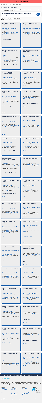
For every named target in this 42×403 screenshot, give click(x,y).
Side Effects (14, 28)
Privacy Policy (24, 389)
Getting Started (14, 389)
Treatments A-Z (4, 389)
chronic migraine (35, 61)
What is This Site (14, 388)
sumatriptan (28, 143)
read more (4, 45)
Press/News (13, 395)
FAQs (7, 29)
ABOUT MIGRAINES (7, 375)
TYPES (13, 375)
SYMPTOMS (25, 375)
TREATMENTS (30, 375)
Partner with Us (14, 394)
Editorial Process (14, 392)
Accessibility (13, 393)
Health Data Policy (25, 392)
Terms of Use (24, 388)
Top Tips (10, 28)
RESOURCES (35, 375)
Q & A (10, 4)
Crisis (2, 392)
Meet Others (18, 4)
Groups (13, 4)
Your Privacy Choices (25, 394)
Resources (5, 4)
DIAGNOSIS (16, 375)
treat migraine (15, 213)
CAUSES (21, 375)
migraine (6, 190)
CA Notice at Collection (24, 396)
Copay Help (4, 29)
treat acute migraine (35, 98)
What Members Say (5, 28)
